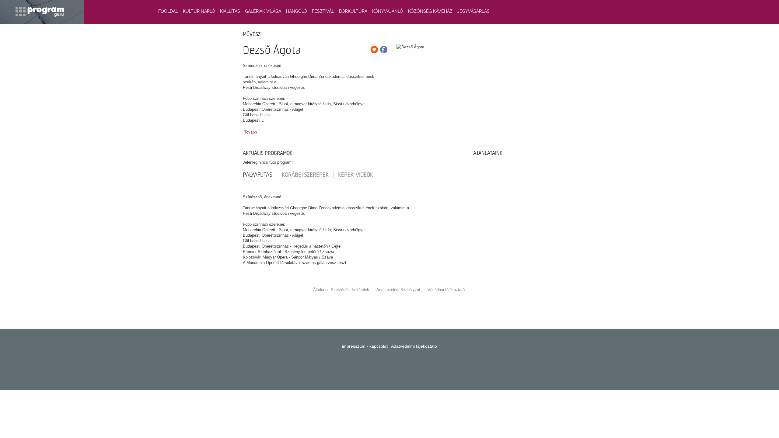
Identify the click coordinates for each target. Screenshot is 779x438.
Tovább (250, 132)
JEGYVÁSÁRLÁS (473, 11)
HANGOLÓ (296, 11)
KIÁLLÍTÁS (230, 11)
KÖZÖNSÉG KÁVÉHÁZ (430, 11)
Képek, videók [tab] (355, 175)
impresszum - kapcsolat (365, 346)
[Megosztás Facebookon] (383, 49)
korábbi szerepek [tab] (305, 175)
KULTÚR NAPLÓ (199, 11)
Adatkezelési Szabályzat (398, 289)
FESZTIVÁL (323, 11)
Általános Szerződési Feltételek (341, 289)
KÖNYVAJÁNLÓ (387, 11)
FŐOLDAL (168, 11)
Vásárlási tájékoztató (446, 289)
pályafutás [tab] (257, 175)
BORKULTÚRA (353, 11)
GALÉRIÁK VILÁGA (263, 11)
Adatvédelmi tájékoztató (414, 346)
